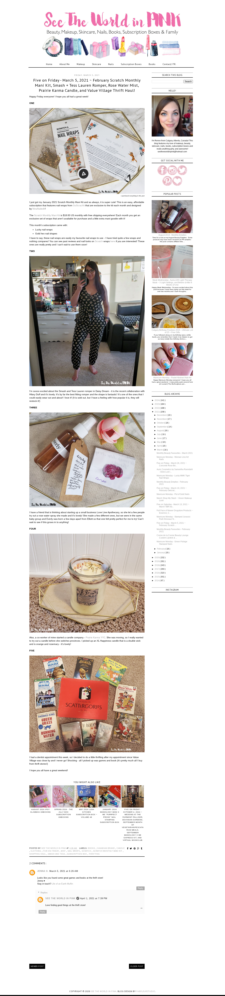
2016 (157, 573)
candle (121, 848)
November (162, 419)
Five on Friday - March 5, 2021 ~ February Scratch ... (171, 524)
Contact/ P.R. (169, 64)
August (160, 430)
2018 (157, 565)
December (162, 415)
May (159, 442)
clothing (36, 851)
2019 (157, 561)
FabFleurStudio (145, 991)
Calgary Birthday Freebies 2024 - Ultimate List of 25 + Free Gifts (172, 331)
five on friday (51, 851)
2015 (157, 577)
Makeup (81, 64)
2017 (157, 569)
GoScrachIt (79, 205)
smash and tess (57, 854)
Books (152, 64)
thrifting (94, 854)
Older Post (136, 966)
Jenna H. (42, 871)
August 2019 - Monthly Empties (172, 235)
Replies (44, 892)
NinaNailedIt (38, 208)
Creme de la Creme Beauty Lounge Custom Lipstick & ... (172, 536)
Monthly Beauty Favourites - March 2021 (175, 453)
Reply (140, 888)
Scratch (99, 241)
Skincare (96, 64)
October (161, 423)
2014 (157, 580)
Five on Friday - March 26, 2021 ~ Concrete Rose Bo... (172, 464)
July (159, 434)
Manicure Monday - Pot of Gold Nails (173, 494)
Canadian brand (106, 848)
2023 (157, 404)
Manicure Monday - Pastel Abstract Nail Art (172, 377)
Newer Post (37, 966)
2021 (157, 412)
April (159, 446)
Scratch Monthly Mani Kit (47, 215)
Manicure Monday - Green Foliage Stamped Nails (172, 542)
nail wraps (74, 851)
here (112, 241)
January (161, 552)
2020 (157, 557)
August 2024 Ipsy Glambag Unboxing (40, 811)
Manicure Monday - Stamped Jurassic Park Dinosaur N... (173, 518)
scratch (87, 851)
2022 (157, 408)
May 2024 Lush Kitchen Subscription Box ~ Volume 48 (86, 813)
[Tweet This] (131, 848)
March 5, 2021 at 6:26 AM (63, 871)
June (159, 438)
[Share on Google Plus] (139, 848)
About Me (64, 64)
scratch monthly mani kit (108, 851)
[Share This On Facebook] (128, 848)
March (160, 450)
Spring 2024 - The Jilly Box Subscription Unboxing (63, 813)
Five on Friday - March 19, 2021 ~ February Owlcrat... (172, 489)
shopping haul (37, 854)
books (92, 848)
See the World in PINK (103, 991)
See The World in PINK (60, 898)
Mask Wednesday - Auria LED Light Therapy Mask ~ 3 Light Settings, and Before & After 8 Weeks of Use (172, 282)
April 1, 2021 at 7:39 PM (93, 898)
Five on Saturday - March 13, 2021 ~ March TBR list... (173, 505)
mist (63, 851)
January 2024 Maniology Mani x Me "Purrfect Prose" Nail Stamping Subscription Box (109, 816)
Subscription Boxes (131, 64)
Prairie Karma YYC (95, 637)
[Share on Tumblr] (142, 848)
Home (49, 64)
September (162, 427)
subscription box (77, 854)
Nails (111, 64)
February (161, 549)
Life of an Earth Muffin (62, 884)
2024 (157, 400)
